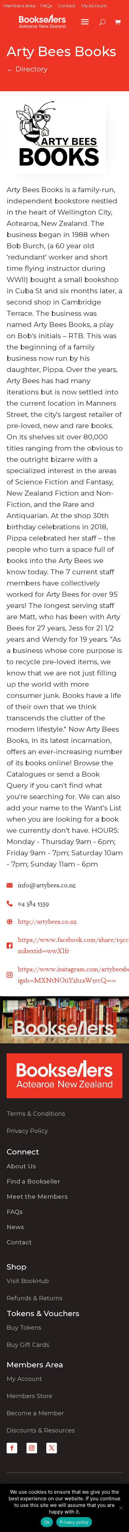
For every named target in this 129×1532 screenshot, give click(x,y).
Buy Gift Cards (28, 1345)
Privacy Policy (27, 1131)
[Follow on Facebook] (12, 1448)
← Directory (27, 69)
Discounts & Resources (41, 1430)
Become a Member (35, 1413)
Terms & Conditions (36, 1113)
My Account (94, 5)
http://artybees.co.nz (47, 921)
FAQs (46, 5)
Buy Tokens (24, 1327)
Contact (66, 5)
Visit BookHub (28, 1281)
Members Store (29, 1396)
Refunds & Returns (35, 1298)
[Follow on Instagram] (31, 1448)
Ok (47, 1522)
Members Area (19, 5)
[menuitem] (65, 1168)
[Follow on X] (51, 1448)
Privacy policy (74, 1522)
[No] (120, 1508)
